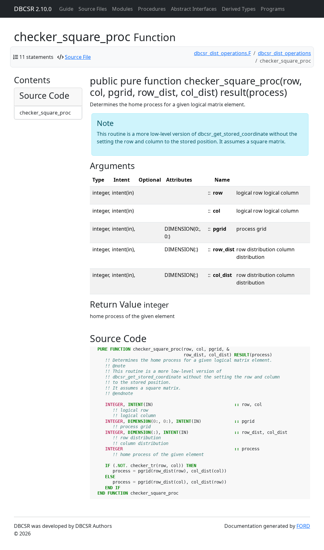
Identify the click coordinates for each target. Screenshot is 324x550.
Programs (273, 8)
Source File (78, 56)
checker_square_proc (45, 112)
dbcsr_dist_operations (284, 53)
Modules (122, 8)
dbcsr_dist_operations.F (222, 53)
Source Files (92, 8)
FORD (303, 525)
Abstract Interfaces (194, 8)
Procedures (152, 8)
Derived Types (239, 8)
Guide (66, 8)
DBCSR (33, 8)
